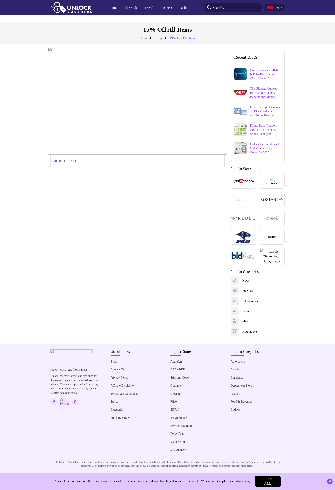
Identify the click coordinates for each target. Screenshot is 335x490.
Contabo (175, 385)
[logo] (71, 8)
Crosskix (175, 393)
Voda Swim (177, 441)
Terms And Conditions (124, 393)
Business (166, 7)
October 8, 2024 (67, 161)
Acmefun (176, 361)
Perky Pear (177, 433)
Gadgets (236, 409)
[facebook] (53, 401)
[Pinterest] (74, 401)
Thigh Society (179, 417)
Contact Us (117, 369)
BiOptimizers (178, 449)
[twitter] (64, 401)
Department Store (241, 385)
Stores (114, 401)
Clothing (236, 369)
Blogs (158, 38)
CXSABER (177, 369)
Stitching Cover (120, 417)
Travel (149, 7)
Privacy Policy (119, 377)
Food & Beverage (241, 401)
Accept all (267, 481)
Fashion (185, 7)
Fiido (173, 401)
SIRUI (174, 409)
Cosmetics (237, 377)
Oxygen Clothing (181, 425)
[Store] (243, 180)
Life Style (131, 7)
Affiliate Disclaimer (123, 385)
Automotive (238, 361)
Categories (117, 409)
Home (113, 7)
